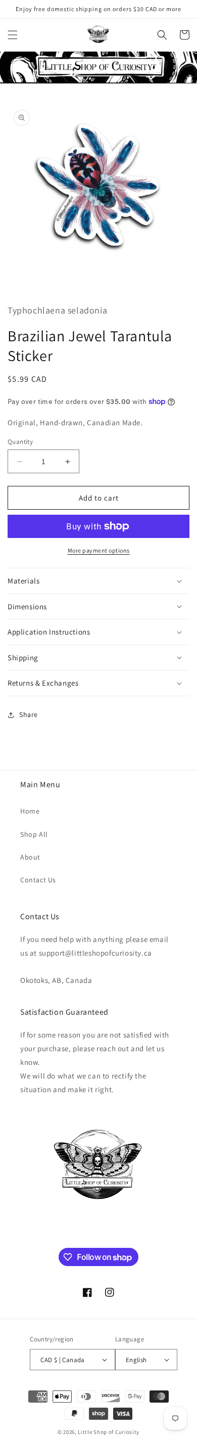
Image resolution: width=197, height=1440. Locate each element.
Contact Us (38, 879)
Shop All (34, 834)
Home (29, 811)
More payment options (99, 550)
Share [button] (28, 714)
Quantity (20, 441)
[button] (13, 35)
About (30, 857)
